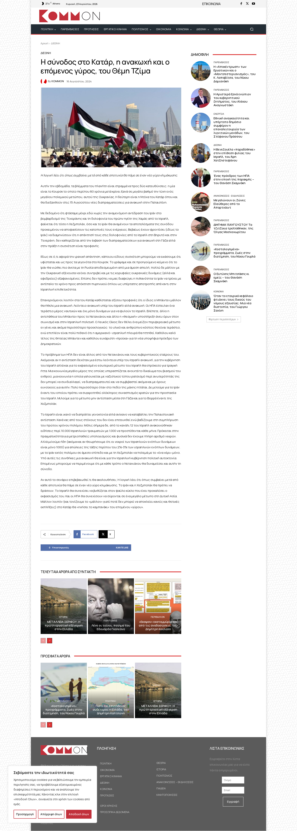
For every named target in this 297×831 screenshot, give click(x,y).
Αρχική (44, 43)
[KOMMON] (44, 81)
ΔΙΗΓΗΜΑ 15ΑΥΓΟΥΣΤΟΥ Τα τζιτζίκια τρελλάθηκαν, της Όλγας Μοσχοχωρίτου (233, 228)
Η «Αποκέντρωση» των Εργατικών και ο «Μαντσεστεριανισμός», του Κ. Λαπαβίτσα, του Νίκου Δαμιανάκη (235, 74)
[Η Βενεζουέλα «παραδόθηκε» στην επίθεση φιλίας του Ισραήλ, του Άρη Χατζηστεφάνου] (201, 153)
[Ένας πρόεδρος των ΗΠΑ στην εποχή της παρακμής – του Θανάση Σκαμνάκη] (201, 177)
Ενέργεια (219, 114)
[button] (251, 29)
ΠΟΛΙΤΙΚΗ (110, 701)
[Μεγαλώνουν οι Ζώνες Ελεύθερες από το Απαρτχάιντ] (201, 202)
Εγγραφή (233, 801)
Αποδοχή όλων (79, 814)
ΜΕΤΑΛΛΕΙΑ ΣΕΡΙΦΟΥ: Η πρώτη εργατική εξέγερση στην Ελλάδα (64, 625)
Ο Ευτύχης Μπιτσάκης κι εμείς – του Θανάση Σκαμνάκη (231, 277)
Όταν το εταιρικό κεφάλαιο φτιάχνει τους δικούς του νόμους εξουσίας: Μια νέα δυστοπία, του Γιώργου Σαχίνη (233, 303)
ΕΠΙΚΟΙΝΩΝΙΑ (211, 4)
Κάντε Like (122, 547)
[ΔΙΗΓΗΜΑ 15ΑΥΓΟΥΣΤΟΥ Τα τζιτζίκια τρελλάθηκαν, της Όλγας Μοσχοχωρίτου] (201, 226)
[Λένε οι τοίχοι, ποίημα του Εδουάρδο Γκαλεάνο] (111, 606)
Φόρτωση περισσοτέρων (222, 319)
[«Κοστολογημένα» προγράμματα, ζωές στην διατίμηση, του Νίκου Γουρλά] (64, 690)
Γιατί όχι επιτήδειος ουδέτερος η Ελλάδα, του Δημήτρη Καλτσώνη (111, 709)
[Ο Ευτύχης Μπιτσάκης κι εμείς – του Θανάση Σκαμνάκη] (201, 275)
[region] (52, 794)
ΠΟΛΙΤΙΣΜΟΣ (110, 620)
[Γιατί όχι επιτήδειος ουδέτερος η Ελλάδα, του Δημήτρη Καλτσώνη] (111, 690)
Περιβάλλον (158, 617)
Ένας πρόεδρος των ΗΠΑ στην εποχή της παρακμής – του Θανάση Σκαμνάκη (234, 179)
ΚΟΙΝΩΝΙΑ (219, 291)
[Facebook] (241, 4)
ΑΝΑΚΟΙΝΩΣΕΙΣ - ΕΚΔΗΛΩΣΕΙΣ (229, 196)
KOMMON (58, 81)
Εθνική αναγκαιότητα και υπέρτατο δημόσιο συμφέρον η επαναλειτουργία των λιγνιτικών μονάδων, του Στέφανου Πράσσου (231, 127)
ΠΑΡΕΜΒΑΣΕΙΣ (63, 701)
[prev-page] (43, 640)
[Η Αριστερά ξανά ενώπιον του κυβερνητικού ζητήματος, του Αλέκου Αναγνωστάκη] (201, 98)
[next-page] (49, 640)
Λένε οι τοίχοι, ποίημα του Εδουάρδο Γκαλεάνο (111, 627)
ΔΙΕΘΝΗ (55, 43)
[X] (247, 4)
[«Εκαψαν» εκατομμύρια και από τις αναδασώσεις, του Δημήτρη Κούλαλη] (158, 606)
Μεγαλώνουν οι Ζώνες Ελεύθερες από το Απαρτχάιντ (230, 204)
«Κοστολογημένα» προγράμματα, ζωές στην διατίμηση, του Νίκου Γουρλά (64, 709)
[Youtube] (253, 4)
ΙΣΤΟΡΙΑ (63, 617)
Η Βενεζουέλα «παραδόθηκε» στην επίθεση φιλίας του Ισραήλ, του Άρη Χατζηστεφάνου (234, 154)
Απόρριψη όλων (51, 814)
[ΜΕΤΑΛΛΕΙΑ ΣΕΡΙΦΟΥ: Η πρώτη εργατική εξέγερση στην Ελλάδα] (64, 606)
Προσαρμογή (25, 814)
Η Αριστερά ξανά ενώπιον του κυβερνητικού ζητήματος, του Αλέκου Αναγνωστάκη (232, 99)
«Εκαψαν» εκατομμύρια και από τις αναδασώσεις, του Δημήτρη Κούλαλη (158, 625)
